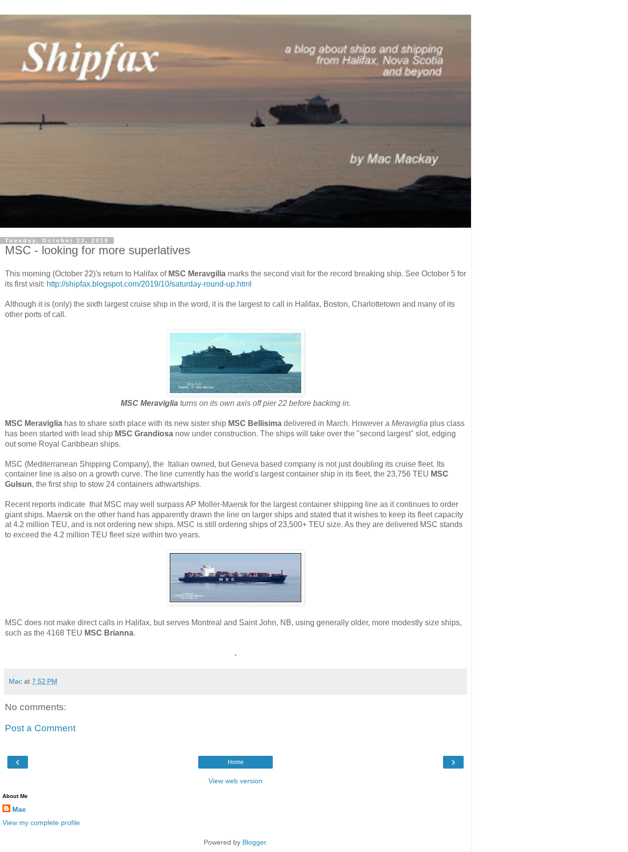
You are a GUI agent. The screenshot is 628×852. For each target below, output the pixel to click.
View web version (235, 781)
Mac (19, 809)
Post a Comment (40, 728)
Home (236, 762)
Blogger (254, 842)
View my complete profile (41, 822)
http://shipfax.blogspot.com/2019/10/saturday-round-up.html (149, 284)
